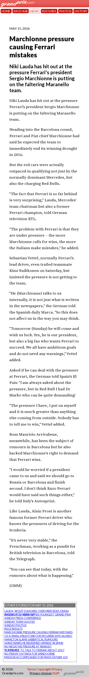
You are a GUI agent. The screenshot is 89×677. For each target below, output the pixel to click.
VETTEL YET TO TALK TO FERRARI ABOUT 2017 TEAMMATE (34, 650)
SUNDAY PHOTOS (15, 625)
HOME (6, 11)
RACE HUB (20, 11)
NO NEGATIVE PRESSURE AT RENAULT (28, 646)
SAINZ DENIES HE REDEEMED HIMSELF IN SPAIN (33, 643)
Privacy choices (41, 673)
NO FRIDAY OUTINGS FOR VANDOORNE (29, 653)
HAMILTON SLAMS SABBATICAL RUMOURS (31, 639)
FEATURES (49, 11)
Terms (31, 669)
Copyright (43, 669)
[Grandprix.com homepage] (74, 673)
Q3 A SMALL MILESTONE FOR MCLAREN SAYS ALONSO (38, 636)
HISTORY (81, 11)
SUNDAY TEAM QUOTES (19, 621)
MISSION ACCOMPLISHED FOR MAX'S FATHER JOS (36, 657)
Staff (55, 673)
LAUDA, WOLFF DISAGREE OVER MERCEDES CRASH (36, 611)
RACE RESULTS (13, 628)
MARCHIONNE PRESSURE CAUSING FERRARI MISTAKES (38, 632)
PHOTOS (65, 11)
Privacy (57, 669)
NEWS (35, 11)
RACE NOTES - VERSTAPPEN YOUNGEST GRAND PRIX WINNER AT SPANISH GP (37, 614)
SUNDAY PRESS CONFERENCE (22, 618)
